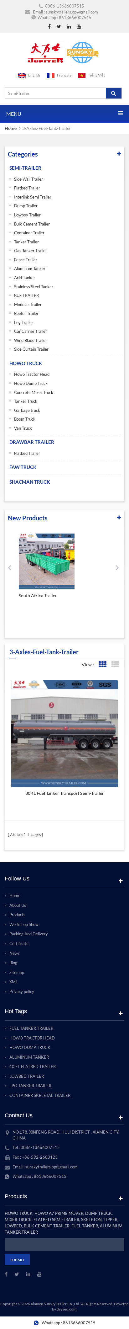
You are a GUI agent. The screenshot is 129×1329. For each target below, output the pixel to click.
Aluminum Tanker (29, 268)
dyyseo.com (66, 1309)
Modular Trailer (28, 304)
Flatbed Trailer (27, 187)
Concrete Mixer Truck (33, 392)
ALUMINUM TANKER (29, 1057)
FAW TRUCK (22, 467)
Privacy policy (21, 991)
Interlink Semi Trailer (32, 196)
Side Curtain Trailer (31, 349)
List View (115, 664)
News (14, 953)
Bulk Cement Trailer (32, 223)
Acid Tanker (24, 277)
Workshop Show (24, 924)
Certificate (18, 943)
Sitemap (16, 972)
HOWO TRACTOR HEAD (32, 1037)
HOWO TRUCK (25, 363)
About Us (17, 905)
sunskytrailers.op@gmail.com (72, 11)
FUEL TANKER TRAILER (31, 1028)
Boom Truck (24, 419)
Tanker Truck (25, 401)
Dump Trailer (26, 205)
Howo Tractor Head (31, 374)
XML (13, 981)
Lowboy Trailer (27, 214)
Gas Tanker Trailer (30, 250)
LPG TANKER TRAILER (30, 1085)
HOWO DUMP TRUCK (29, 1047)
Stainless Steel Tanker (33, 286)
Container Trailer (29, 232)
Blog (13, 962)
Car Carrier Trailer (30, 331)
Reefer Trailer (26, 313)
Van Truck (23, 428)
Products (17, 914)
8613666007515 (75, 17)
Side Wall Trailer (28, 179)
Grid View (102, 664)
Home (11, 128)
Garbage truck (27, 410)
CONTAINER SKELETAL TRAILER (39, 1095)
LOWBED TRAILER (26, 1076)
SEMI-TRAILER (25, 168)
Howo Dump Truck (31, 383)
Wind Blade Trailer (30, 340)
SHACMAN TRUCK (29, 482)
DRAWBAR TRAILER (31, 442)
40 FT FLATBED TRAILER (32, 1066)
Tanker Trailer (26, 241)
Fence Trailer (25, 259)
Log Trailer (23, 322)
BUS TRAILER (26, 295)
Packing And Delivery (28, 933)
